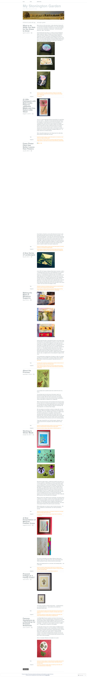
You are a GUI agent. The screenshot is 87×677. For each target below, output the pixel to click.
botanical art (43, 92)
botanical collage (44, 136)
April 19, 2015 (26, 33)
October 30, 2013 (27, 434)
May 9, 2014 (26, 300)
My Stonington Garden (42, 5)
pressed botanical (50, 362)
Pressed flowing (48, 615)
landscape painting (49, 286)
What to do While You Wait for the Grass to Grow (29, 28)
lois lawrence (50, 92)
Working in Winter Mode (28, 432)
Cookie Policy (47, 675)
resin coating (51, 93)
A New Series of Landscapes (29, 254)
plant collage (41, 138)
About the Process (27, 371)
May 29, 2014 (26, 257)
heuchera (62, 246)
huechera (38, 247)
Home (24, 1)
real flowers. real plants (56, 568)
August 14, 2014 (27, 113)
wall (57, 615)
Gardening (45, 250)
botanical (44, 139)
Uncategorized (39, 96)
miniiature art (55, 92)
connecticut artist (50, 136)
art (42, 139)
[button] (41, 599)
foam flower (55, 246)
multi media (50, 140)
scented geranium (46, 611)
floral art (53, 567)
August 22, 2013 (27, 525)
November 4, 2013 (27, 374)
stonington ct (52, 611)
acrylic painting (39, 139)
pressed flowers (61, 140)
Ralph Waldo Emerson (58, 662)
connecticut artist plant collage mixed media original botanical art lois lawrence (49, 610)
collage (46, 92)
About (31, 1)
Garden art (41, 140)
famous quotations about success (58, 660)
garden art (54, 136)
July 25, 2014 (26, 151)
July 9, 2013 (26, 579)
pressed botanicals (40, 93)
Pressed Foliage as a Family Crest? (29, 576)
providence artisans (51, 662)
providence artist (46, 93)
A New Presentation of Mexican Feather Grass (29, 520)
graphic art (45, 366)
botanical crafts (49, 567)
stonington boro (57, 511)
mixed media (46, 140)
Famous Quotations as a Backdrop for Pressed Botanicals (29, 622)
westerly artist (42, 94)
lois (41, 247)
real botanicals (56, 289)
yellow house (48, 512)
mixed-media (59, 92)
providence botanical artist (57, 362)
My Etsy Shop (39, 1)
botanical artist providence (45, 425)
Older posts (26, 669)
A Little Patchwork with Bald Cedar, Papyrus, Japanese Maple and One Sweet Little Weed (29, 105)
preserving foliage (43, 568)
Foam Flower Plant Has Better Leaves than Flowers (29, 146)
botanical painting (60, 139)
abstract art (39, 92)
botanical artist (43, 511)
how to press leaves (57, 425)
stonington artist (56, 93)
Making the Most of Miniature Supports (27, 295)
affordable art (39, 286)
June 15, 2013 (26, 627)
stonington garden (47, 138)
